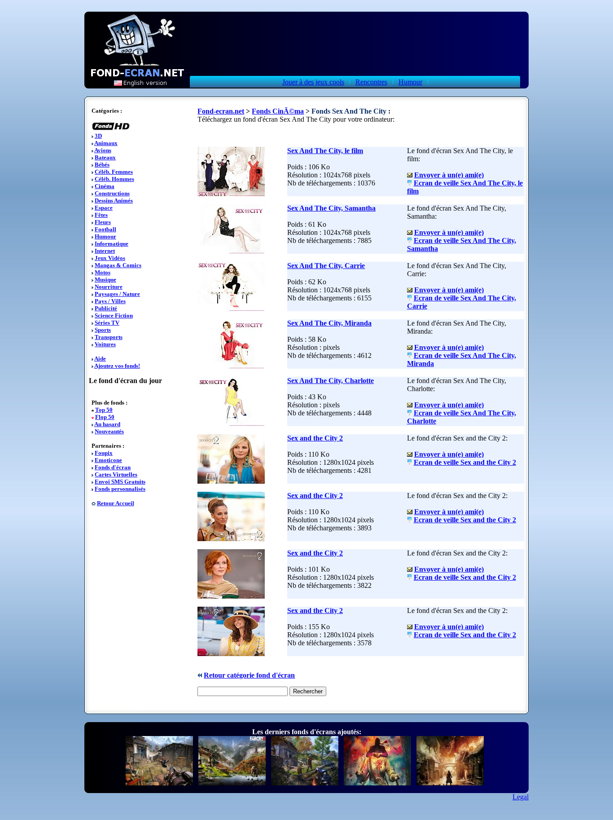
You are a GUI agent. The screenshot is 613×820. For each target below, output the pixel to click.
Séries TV (107, 322)
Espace (104, 207)
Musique (105, 279)
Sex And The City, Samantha (331, 208)
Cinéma (104, 186)
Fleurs (103, 222)
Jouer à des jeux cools (313, 82)
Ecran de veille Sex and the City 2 (465, 462)
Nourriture (109, 286)
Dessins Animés (114, 200)
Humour (410, 82)
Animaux (106, 143)
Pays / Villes (110, 301)
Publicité (106, 308)
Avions (102, 150)
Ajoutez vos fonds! (117, 365)
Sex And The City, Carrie (326, 265)
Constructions (112, 193)
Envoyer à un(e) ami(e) (449, 175)
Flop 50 (104, 417)
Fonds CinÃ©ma (278, 111)
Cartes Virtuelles (116, 474)
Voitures (105, 344)
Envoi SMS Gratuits (120, 481)
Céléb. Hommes (114, 179)
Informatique (111, 243)
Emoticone (108, 460)
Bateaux (105, 157)
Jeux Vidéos (110, 258)
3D (98, 135)
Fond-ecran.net (220, 111)
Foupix (104, 453)
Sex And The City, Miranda (329, 323)
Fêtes (101, 215)
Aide (100, 358)
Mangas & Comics (118, 265)
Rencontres (371, 82)
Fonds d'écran (113, 467)
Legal (520, 797)
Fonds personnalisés (120, 488)
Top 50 (104, 409)
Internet (105, 250)
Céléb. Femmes (114, 171)
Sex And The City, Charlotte (330, 380)
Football (105, 229)
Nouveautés (109, 431)
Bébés (102, 164)
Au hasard (107, 424)
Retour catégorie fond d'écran (249, 675)
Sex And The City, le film (325, 150)
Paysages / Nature (117, 294)
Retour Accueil (115, 503)
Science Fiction (114, 315)
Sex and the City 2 (315, 438)
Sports (103, 329)
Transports (109, 337)
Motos (102, 272)
